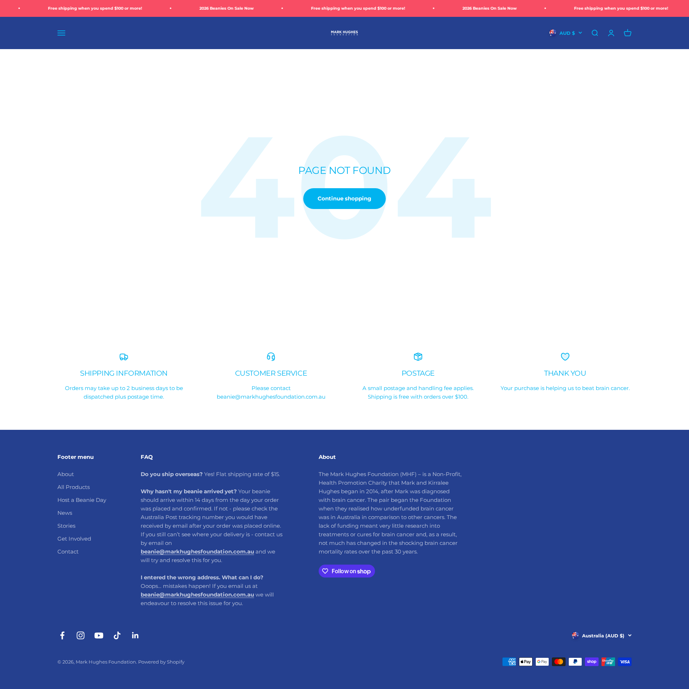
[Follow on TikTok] (117, 635)
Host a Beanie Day (81, 499)
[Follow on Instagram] (80, 635)
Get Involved (74, 538)
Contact (68, 551)
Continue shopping (344, 198)
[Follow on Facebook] (62, 635)
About (65, 474)
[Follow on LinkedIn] (135, 635)
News (64, 512)
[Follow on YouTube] (99, 635)
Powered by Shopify (161, 662)
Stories (66, 525)
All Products (73, 487)
